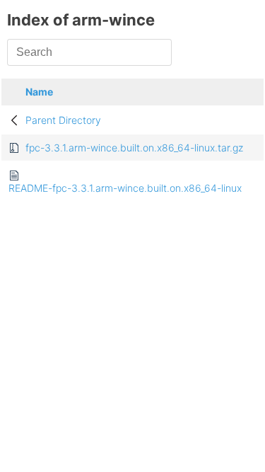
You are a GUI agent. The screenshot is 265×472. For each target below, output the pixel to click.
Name (39, 92)
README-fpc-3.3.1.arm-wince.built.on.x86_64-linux (125, 188)
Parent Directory (63, 120)
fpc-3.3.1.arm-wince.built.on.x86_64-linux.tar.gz (134, 148)
